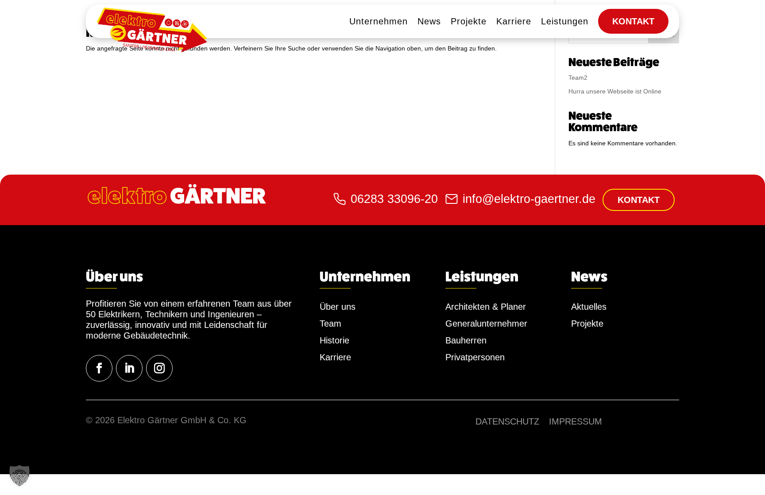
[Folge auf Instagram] (159, 368)
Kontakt (639, 200)
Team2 (577, 77)
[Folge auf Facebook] (99, 368)
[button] (19, 475)
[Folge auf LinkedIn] (129, 368)
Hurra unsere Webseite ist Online (614, 91)
